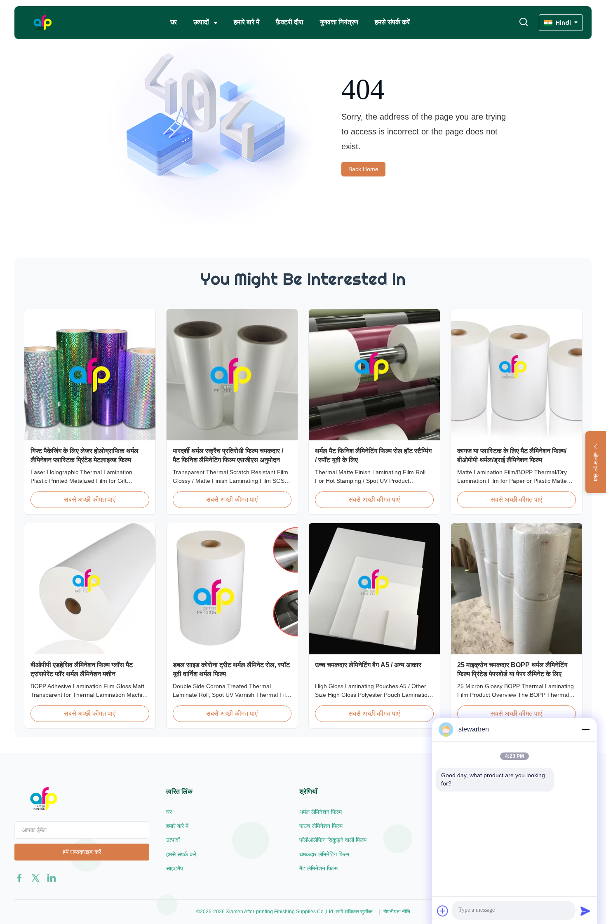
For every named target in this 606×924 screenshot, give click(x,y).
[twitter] (35, 878)
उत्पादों (202, 22)
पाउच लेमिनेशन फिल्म (321, 826)
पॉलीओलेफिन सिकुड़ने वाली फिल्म (332, 840)
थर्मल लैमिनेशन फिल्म (320, 812)
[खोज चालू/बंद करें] (524, 22)
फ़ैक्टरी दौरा (289, 22)
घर (173, 22)
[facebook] (19, 878)
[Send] (585, 911)
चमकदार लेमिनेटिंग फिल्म (324, 854)
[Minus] (585, 729)
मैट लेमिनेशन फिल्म (318, 868)
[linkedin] (51, 878)
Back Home (363, 169)
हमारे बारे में (246, 22)
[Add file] (443, 911)
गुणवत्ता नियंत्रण (339, 22)
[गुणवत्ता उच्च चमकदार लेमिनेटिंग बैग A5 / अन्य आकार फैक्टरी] (374, 588)
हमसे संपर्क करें (392, 22)
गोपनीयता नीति (396, 912)
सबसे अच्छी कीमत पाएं (89, 499)
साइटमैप (174, 868)
